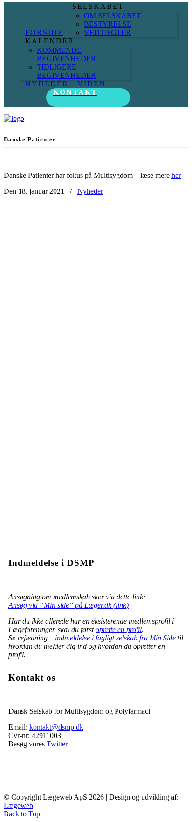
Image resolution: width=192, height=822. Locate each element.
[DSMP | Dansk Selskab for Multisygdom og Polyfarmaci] (14, 118)
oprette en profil (119, 629)
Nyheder (90, 191)
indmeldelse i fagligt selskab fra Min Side (115, 638)
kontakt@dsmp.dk (56, 727)
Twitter (57, 744)
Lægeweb (18, 805)
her (176, 175)
